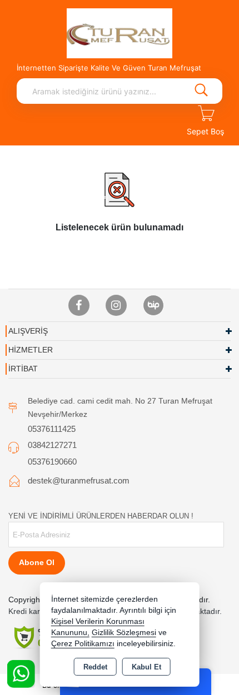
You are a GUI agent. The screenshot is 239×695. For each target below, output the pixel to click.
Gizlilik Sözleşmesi (124, 632)
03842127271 (52, 445)
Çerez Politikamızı (82, 643)
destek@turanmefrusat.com (79, 480)
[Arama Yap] (201, 91)
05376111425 (52, 429)
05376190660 (52, 461)
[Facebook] (79, 305)
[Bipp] (153, 305)
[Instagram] (116, 305)
